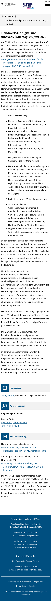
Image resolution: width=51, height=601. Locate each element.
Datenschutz (21, 586)
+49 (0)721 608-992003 (27, 544)
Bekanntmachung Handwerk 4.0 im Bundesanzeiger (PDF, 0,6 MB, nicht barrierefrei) (25, 449)
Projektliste (8, 395)
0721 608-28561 (11, 426)
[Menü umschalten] (47, 5)
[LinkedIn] (46, 1)
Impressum (38, 581)
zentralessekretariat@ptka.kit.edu (28, 570)
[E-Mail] (49, 1)
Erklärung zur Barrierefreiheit (19, 581)
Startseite (9, 16)
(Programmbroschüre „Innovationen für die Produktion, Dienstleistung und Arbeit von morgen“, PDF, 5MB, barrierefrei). (23, 62)
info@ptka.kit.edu (29, 547)
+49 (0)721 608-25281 (29, 541)
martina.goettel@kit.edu (15, 422)
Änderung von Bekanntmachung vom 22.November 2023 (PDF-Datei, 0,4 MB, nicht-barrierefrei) (24, 467)
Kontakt (32, 586)
